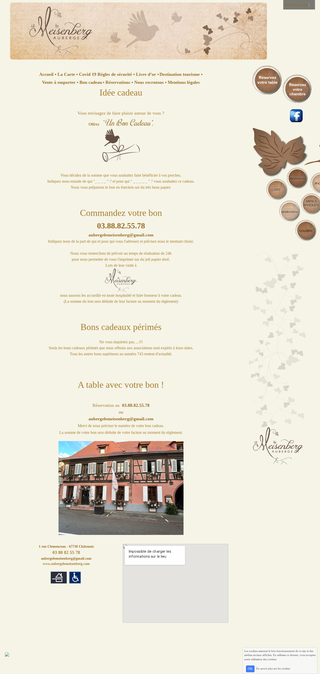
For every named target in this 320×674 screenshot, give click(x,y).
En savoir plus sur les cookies (273, 668)
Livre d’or (146, 74)
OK (250, 668)
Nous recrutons (149, 82)
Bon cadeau (90, 82)
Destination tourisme (180, 74)
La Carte (66, 74)
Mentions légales (183, 82)
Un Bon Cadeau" (128, 122)
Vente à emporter (59, 82)
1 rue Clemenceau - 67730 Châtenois (66, 546)
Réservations (118, 82)
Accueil (47, 74)
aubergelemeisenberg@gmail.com (66, 558)
